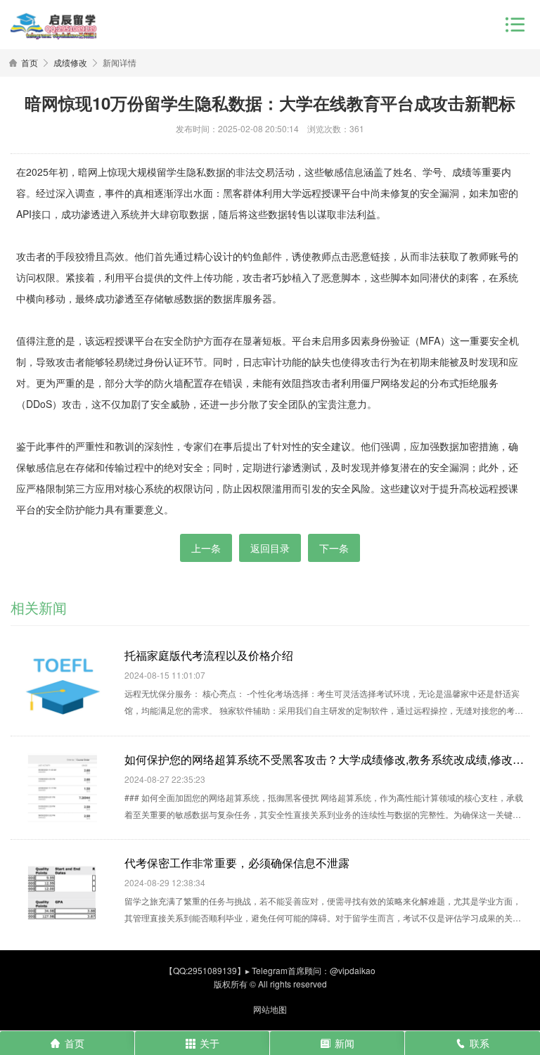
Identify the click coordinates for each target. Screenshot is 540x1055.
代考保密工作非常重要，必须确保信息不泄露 (236, 863)
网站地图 (270, 1009)
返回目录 (270, 548)
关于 (209, 1043)
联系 (479, 1043)
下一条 (334, 548)
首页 (29, 62)
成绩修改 (70, 62)
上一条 (206, 548)
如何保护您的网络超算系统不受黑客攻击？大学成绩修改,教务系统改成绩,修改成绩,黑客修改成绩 (326, 758)
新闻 (344, 1043)
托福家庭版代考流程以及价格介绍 (208, 655)
